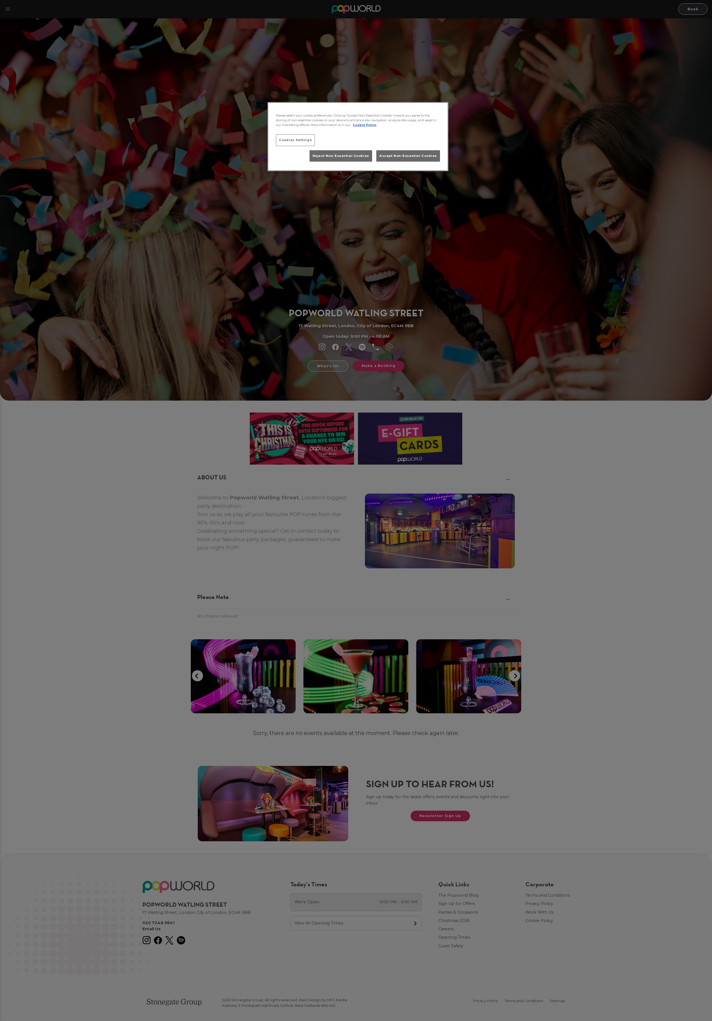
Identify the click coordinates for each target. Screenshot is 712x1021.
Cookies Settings (295, 140)
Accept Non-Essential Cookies (408, 156)
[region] (358, 136)
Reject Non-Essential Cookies (341, 156)
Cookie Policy (365, 125)
